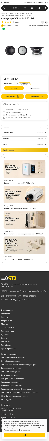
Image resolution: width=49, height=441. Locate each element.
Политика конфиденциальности (14, 300)
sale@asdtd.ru (30, 3)
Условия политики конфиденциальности (17, 430)
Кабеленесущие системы (11, 386)
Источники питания (9, 375)
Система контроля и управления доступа (18, 364)
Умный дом (6, 400)
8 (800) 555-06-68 (43, 3)
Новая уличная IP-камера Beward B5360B (20, 208)
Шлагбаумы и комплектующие (14, 396)
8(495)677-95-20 (8, 418)
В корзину (14, 88)
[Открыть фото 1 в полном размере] (24, 51)
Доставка (5, 335)
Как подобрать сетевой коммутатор (18, 259)
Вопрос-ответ (7, 321)
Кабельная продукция (10, 382)
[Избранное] (32, 8)
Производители (7, 331)
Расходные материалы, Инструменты (17, 389)
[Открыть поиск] (25, 8)
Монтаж (4, 324)
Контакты (5, 342)
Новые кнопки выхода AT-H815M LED (19, 183)
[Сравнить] (42, 22)
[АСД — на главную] (8, 278)
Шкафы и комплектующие (12, 378)
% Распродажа (7, 328)
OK (24, 435)
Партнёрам (6, 345)
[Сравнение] (39, 8)
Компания (5, 314)
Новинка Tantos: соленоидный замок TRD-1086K (23, 234)
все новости (15, 158)
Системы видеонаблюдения (13, 357)
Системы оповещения (10, 371)
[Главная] (4, 8)
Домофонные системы (10, 361)
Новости (4, 317)
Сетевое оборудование (11, 368)
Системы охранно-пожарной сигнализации (19, 393)
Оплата (4, 338)
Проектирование (8, 349)
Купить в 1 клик (35, 88)
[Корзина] (45, 8)
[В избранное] (46, 22)
